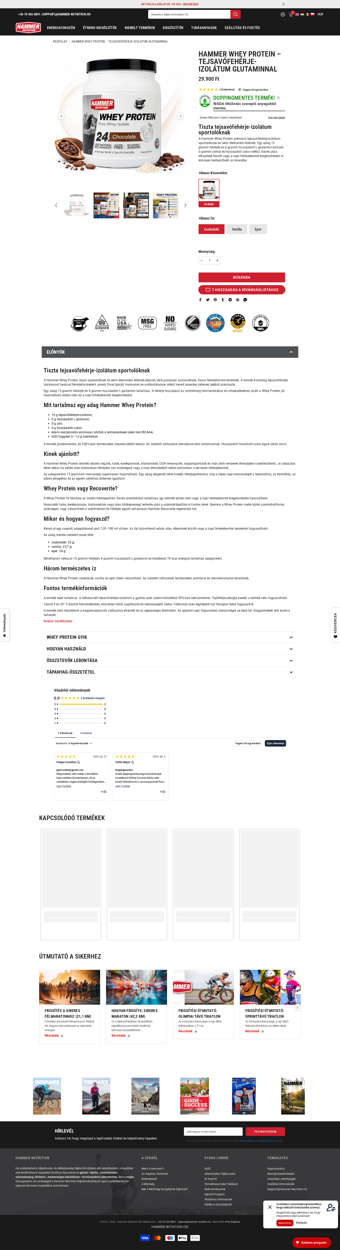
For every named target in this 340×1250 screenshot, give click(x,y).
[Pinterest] (215, 299)
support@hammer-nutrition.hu (194, 1221)
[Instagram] (32, 1203)
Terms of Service (268, 1141)
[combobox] (189, 14)
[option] (121, 116)
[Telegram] (230, 299)
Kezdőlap (60, 41)
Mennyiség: (207, 251)
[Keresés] (194, 14)
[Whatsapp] (245, 299)
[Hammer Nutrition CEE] (47, 1096)
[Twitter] (208, 299)
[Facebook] (200, 299)
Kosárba (242, 277)
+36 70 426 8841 (166, 1221)
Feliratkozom (265, 1131)
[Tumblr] (223, 299)
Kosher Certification (58, 621)
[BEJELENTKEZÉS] (283, 14)
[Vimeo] (56, 1203)
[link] (71, 914)
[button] (296, 14)
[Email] (237, 299)
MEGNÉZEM (190, 4)
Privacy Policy (247, 1141)
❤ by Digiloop (232, 1221)
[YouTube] (44, 1203)
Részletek (52, 1035)
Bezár (283, 4)
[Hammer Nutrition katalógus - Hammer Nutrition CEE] (145, 1096)
